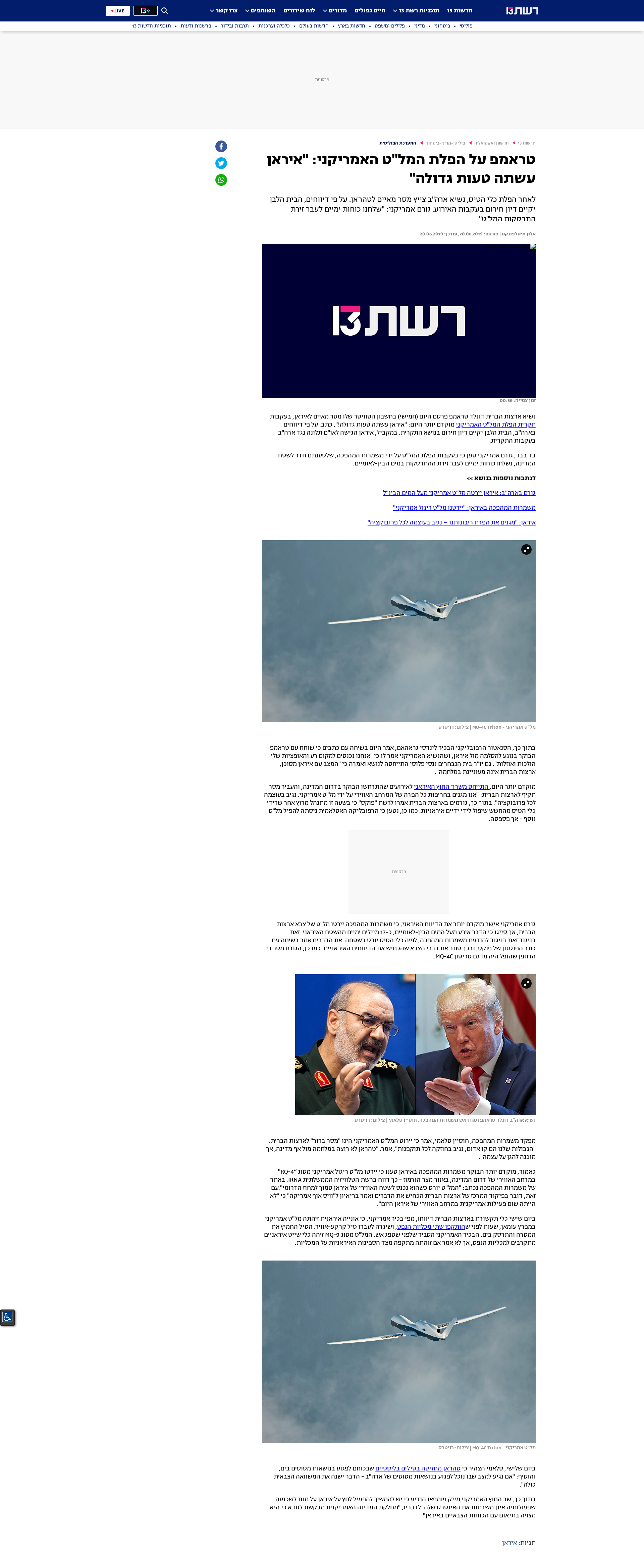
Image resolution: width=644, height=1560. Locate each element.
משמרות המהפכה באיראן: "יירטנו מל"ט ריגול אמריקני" (464, 508)
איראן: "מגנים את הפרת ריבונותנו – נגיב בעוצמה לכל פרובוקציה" (452, 523)
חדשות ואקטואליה (491, 143)
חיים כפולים (370, 11)
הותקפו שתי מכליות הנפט (431, 1227)
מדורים (338, 11)
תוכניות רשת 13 (419, 11)
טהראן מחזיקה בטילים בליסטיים (418, 1469)
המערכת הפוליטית (397, 143)
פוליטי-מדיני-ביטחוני (445, 143)
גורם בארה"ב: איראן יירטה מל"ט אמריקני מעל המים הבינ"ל (459, 493)
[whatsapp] (220, 180)
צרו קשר (226, 11)
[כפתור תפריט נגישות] (7, 1317)
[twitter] (220, 163)
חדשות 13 (460, 11)
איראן (509, 1543)
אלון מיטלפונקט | (517, 234)
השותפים (263, 11)
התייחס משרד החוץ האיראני (452, 787)
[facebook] (220, 146)
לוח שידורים (299, 11)
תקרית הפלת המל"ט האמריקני (496, 425)
